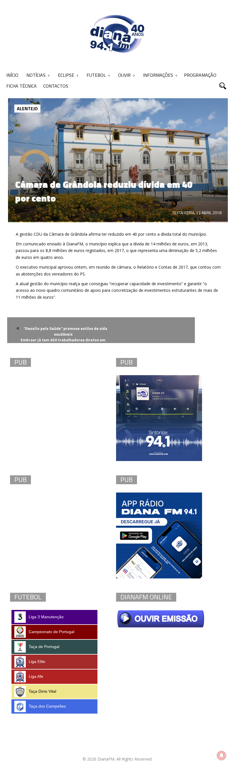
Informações (158, 75)
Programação (200, 75)
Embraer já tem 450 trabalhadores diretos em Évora (63, 343)
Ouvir (124, 75)
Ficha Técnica (21, 85)
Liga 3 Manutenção (46, 617)
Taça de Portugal (44, 646)
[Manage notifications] (221, 755)
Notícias (36, 75)
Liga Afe (36, 676)
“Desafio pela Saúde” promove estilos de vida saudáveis (65, 331)
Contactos (55, 85)
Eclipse (66, 75)
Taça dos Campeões (47, 706)
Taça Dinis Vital (42, 691)
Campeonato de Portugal (51, 631)
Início (12, 75)
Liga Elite (37, 661)
